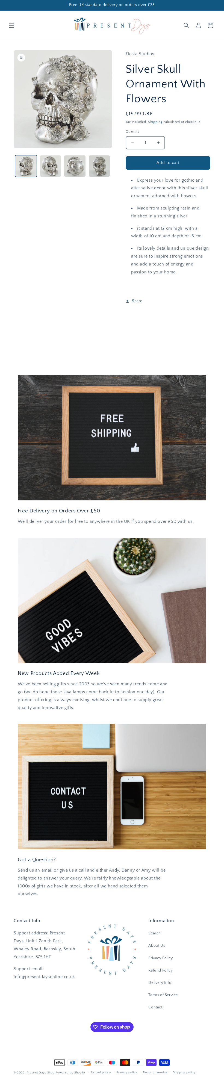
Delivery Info (159, 983)
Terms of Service (163, 995)
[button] (11, 25)
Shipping (155, 122)
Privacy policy (126, 1072)
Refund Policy (160, 970)
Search (154, 933)
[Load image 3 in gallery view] (75, 166)
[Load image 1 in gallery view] (26, 166)
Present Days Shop (41, 1072)
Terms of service (155, 1072)
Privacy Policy (160, 958)
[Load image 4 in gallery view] (99, 166)
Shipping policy (184, 1072)
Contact (155, 1007)
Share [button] (137, 301)
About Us (156, 945)
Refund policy (101, 1072)
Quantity (133, 131)
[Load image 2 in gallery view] (50, 166)
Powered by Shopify (70, 1072)
